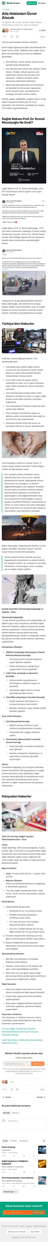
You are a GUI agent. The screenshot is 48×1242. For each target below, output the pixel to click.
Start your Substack (18, 1232)
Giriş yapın (42, 3)
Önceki (8, 1097)
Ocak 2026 (6, 1150)
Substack (15, 1237)
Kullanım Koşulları (26, 1069)
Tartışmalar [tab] (23, 1141)
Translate (6, 9)
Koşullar (29, 1226)
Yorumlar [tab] (6, 1113)
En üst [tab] (5, 1141)
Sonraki (39, 1097)
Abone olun (32, 3)
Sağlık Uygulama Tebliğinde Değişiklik (15, 1162)
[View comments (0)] (12, 36)
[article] (24, 1151)
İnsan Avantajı (8, 1147)
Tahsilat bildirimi (40, 1226)
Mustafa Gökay (15, 29)
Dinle (43, 30)
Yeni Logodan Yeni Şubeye (12, 1181)
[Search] (44, 1141)
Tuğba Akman (28, 29)
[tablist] (11, 1113)
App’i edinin (35, 1232)
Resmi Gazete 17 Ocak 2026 (12, 1167)
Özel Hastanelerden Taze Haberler (18, 1178)
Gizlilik (22, 1226)
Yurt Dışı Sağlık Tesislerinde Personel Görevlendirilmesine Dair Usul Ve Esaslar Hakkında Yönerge (20, 1032)
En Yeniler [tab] (13, 1141)
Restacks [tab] (15, 1113)
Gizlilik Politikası (24, 1071)
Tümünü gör (9, 1192)
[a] (24, 341)
